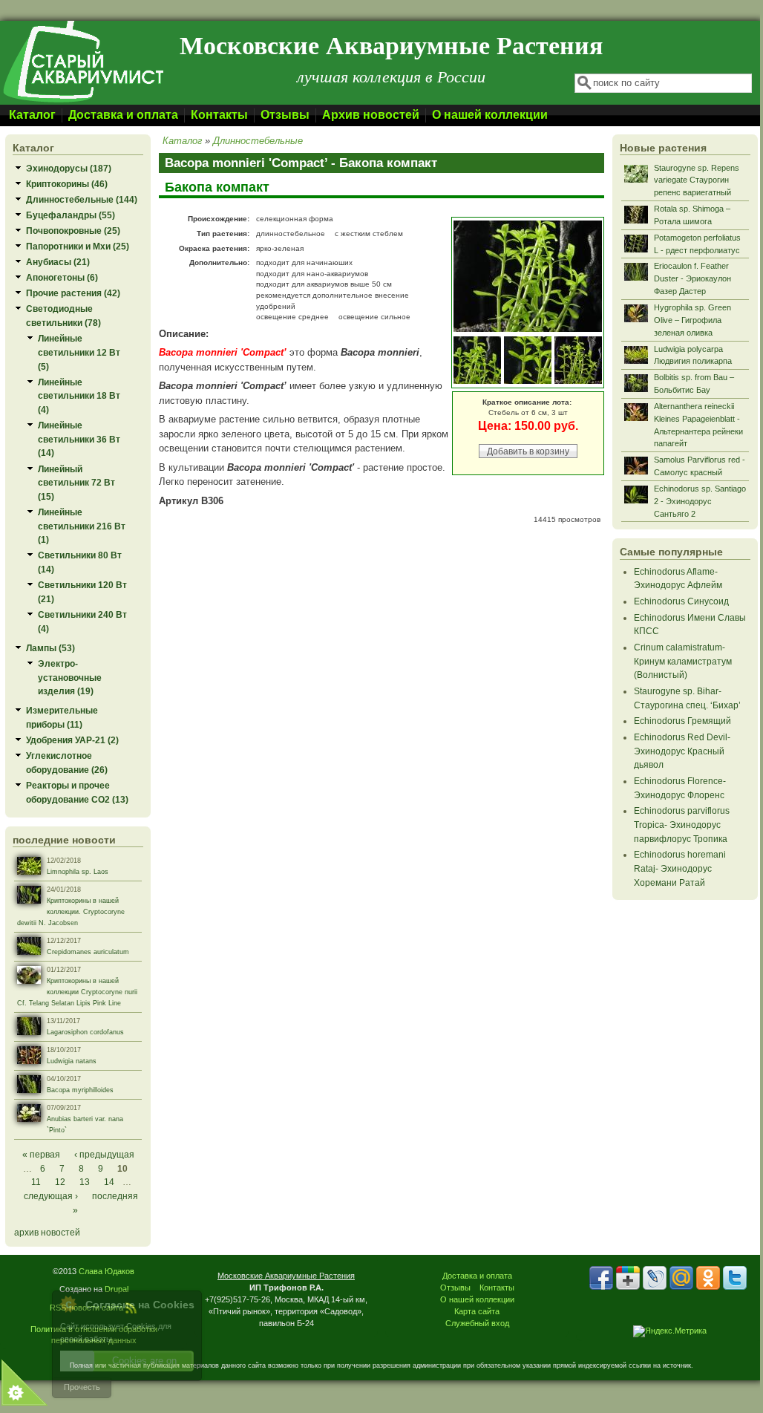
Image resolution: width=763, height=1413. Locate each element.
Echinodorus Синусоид (681, 601)
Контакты (219, 114)
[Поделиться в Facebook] (601, 1278)
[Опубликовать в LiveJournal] (655, 1278)
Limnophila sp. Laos (77, 871)
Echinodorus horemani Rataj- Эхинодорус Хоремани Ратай (680, 868)
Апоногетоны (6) (62, 277)
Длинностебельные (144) (81, 199)
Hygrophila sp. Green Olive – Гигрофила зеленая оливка (692, 320)
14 (109, 1182)
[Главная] (82, 101)
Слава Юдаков (106, 1271)
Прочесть (82, 1387)
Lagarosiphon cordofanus (85, 1032)
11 (36, 1182)
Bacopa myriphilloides (80, 1090)
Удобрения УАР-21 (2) (72, 740)
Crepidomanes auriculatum (88, 952)
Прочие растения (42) (73, 293)
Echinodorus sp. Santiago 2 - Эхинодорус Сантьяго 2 (700, 501)
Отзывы (285, 114)
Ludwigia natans (71, 1061)
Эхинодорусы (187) (68, 168)
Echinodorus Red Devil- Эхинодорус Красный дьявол (682, 750)
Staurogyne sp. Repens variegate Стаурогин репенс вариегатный (696, 180)
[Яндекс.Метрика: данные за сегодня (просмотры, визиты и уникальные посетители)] (670, 1331)
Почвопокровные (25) (73, 230)
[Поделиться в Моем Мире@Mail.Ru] (681, 1278)
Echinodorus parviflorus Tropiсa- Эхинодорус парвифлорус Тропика (682, 824)
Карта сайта (477, 1311)
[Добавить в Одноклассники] (708, 1278)
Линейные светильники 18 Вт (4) (79, 395)
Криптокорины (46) (67, 184)
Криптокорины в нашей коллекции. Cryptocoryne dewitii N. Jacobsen (71, 912)
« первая (41, 1154)
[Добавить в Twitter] (735, 1278)
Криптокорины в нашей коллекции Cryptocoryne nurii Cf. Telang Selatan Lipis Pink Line (77, 992)
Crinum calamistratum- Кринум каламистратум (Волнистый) (683, 660)
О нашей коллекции (490, 114)
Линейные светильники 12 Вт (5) (79, 352)
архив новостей (47, 1232)
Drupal (116, 1289)
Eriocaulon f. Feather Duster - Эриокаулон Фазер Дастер (692, 278)
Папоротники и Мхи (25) (77, 246)
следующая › (51, 1196)
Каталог (32, 114)
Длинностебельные (258, 140)
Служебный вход (477, 1323)
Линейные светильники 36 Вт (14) (79, 438)
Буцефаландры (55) (70, 215)
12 (60, 1182)
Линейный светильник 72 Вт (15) (76, 482)
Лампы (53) (50, 648)
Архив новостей (370, 114)
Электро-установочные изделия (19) (70, 677)
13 (84, 1182)
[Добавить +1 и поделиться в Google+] (628, 1278)
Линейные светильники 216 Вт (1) (81, 525)
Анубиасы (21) (58, 262)
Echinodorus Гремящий (682, 720)
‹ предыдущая (104, 1154)
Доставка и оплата (123, 114)
